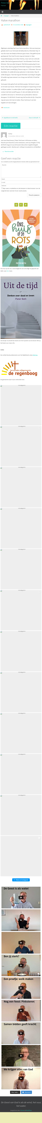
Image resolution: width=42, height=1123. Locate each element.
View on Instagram (22, 879)
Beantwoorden (9, 150)
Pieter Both (6, 2)
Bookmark (6, 107)
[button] (21, 404)
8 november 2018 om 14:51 (16, 135)
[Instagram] (16, 204)
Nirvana (22, 1109)
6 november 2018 (18, 24)
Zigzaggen (6, 15)
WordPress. (29, 1109)
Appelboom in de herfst (10, 117)
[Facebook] (21, 204)
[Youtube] (26, 204)
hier (8, 270)
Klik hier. (35, 354)
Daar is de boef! (34, 117)
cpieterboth (6, 24)
